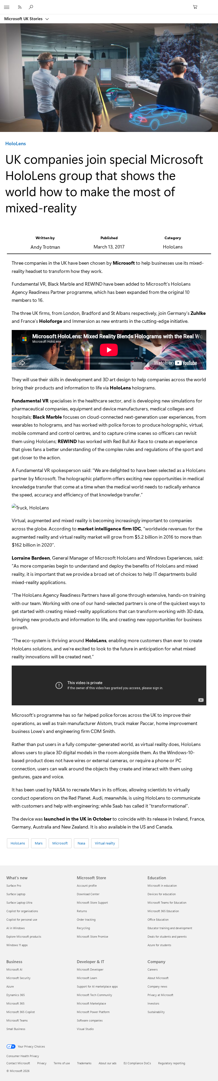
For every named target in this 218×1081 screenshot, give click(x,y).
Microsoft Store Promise (92, 936)
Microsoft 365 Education (163, 911)
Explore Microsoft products (23, 936)
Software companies (90, 1020)
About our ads (107, 1063)
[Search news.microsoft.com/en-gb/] (31, 7)
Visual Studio (85, 1029)
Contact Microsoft (18, 1063)
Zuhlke (198, 313)
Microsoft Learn (87, 978)
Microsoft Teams (17, 1020)
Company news (157, 986)
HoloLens (15, 143)
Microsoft (124, 263)
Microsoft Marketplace (91, 1003)
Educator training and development (170, 928)
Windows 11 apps (17, 945)
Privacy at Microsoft (160, 995)
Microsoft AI (14, 969)
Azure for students (159, 945)
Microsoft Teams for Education (167, 902)
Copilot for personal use (21, 919)
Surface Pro (13, 885)
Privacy (42, 1063)
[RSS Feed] (19, 7)
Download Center (88, 894)
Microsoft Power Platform (93, 1012)
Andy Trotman (45, 247)
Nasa (81, 843)
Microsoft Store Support (92, 902)
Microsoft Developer (90, 969)
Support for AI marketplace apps (97, 986)
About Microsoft (158, 978)
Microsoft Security (18, 978)
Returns (82, 911)
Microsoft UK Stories (24, 18)
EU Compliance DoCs (137, 1063)
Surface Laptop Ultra (19, 902)
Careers (153, 969)
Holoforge (50, 321)
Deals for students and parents (167, 936)
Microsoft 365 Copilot (20, 1012)
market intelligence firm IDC (109, 528)
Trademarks (84, 1063)
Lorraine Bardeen (31, 558)
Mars (39, 843)
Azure (10, 986)
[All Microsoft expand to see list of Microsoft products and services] (6, 7)
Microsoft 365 (15, 1003)
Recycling (83, 928)
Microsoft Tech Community (94, 995)
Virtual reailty (105, 843)
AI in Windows (15, 928)
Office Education (158, 919)
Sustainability (156, 1012)
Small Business (15, 1029)
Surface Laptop (15, 894)
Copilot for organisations (22, 911)
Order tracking (86, 919)
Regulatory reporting (171, 1063)
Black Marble (47, 417)
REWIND (67, 441)
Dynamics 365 (15, 995)
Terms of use (62, 1063)
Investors (153, 1003)
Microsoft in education (162, 885)
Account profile (87, 885)
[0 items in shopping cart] (196, 7)
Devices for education (162, 894)
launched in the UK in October (77, 819)
